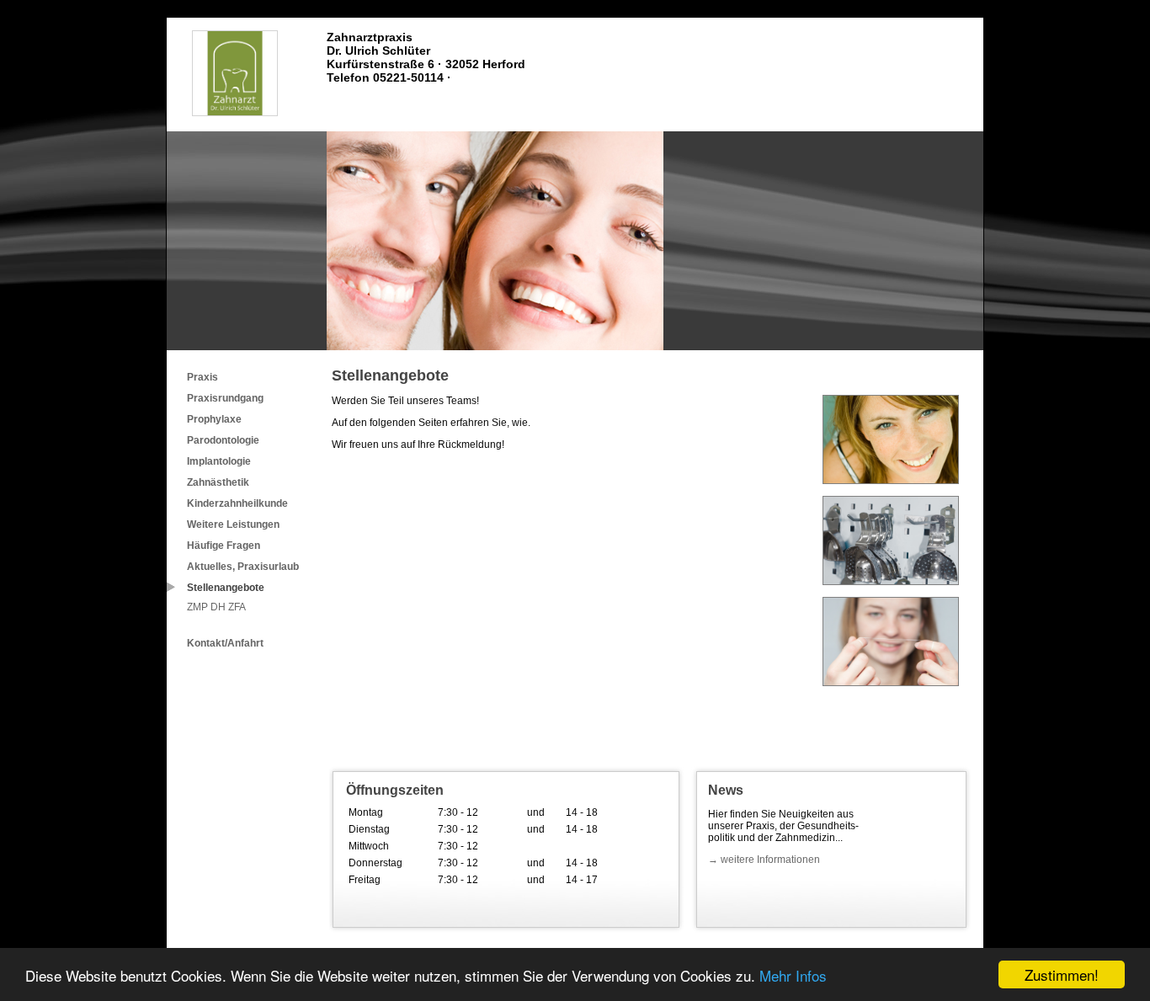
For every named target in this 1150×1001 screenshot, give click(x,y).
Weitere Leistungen (233, 524)
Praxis (202, 377)
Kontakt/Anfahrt (225, 643)
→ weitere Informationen (764, 859)
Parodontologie (223, 440)
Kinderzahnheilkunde (237, 503)
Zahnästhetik (218, 482)
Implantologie (219, 461)
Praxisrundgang (225, 398)
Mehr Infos (793, 975)
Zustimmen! (1062, 974)
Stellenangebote (225, 588)
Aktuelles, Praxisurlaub (243, 566)
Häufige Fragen (223, 545)
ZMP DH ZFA (216, 607)
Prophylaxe (214, 419)
